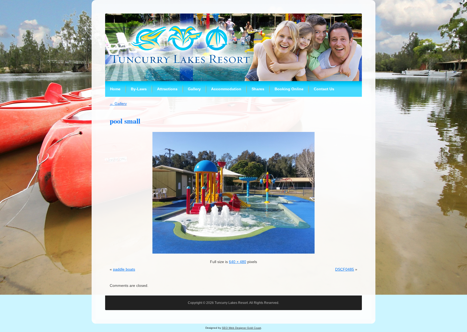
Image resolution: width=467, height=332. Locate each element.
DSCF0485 (344, 269)
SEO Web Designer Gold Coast (241, 327)
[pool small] (233, 255)
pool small (125, 121)
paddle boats (124, 269)
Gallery (118, 103)
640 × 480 (237, 262)
